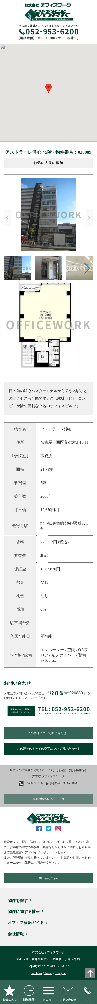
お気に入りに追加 (48, 163)
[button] (48, 88)
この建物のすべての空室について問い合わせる (48, 748)
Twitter (48, 973)
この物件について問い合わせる (48, 733)
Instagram (60, 973)
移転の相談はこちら (44, 798)
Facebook (36, 973)
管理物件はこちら (48, 878)
